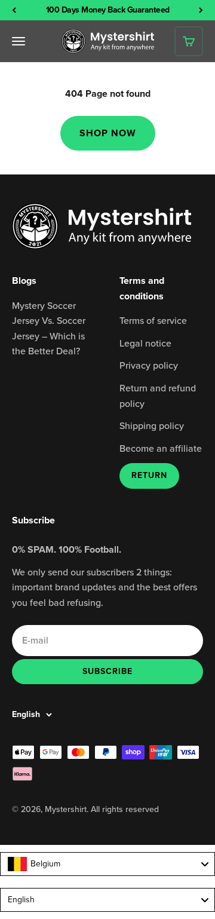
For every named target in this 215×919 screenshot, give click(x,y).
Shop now (107, 133)
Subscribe (107, 671)
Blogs (24, 280)
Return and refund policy (157, 395)
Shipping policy (151, 425)
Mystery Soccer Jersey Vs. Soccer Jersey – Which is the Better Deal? (48, 328)
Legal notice (145, 343)
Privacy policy (148, 365)
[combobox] (107, 864)
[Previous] (14, 10)
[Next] (201, 10)
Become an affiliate (160, 448)
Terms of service (153, 320)
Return (149, 475)
